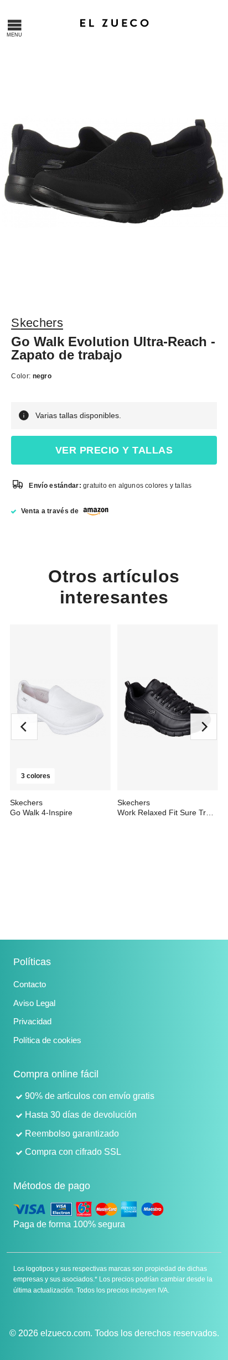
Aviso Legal (34, 1003)
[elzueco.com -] (114, 22)
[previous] (24, 726)
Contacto (29, 984)
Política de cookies (47, 1040)
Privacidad (32, 1021)
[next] (203, 726)
